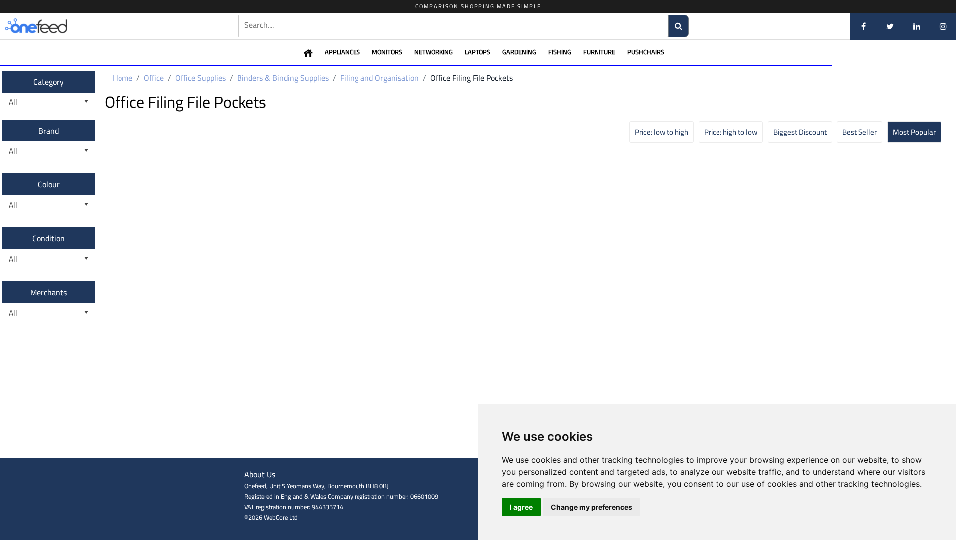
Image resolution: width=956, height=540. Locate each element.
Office (154, 78)
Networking (433, 52)
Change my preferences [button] (591, 507)
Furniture (599, 52)
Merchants (48, 292)
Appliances (342, 52)
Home (122, 78)
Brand (48, 130)
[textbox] (453, 25)
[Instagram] (943, 26)
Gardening (519, 52)
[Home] (52, 26)
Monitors (387, 52)
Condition (48, 238)
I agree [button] (521, 507)
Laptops (477, 52)
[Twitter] (890, 26)
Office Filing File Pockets (471, 78)
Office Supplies (200, 78)
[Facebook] (863, 26)
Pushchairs (645, 52)
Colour (49, 184)
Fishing (559, 52)
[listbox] (48, 102)
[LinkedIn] (916, 26)
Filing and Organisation (379, 78)
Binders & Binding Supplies (283, 78)
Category (48, 81)
